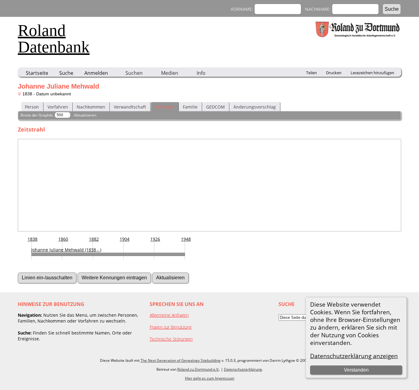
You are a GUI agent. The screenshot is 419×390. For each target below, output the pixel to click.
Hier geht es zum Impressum (209, 378)
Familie (190, 107)
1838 (32, 239)
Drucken (333, 72)
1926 (155, 239)
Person (32, 107)
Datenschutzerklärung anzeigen (354, 356)
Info (201, 73)
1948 (186, 239)
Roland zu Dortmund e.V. (198, 369)
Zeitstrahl (164, 107)
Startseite (37, 73)
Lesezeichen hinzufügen (372, 72)
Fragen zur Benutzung (170, 327)
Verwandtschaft (130, 107)
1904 (124, 239)
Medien (169, 73)
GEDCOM (215, 107)
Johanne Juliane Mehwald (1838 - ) (66, 250)
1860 (63, 239)
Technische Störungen (171, 339)
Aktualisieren (85, 115)
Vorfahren (58, 107)
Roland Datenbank (54, 38)
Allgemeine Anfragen (169, 315)
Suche (66, 73)
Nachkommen (91, 107)
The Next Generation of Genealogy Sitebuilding (180, 360)
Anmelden (96, 73)
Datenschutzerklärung (243, 369)
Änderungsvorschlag (254, 107)
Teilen (311, 72)
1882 (94, 239)
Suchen (134, 73)
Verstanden (356, 370)
